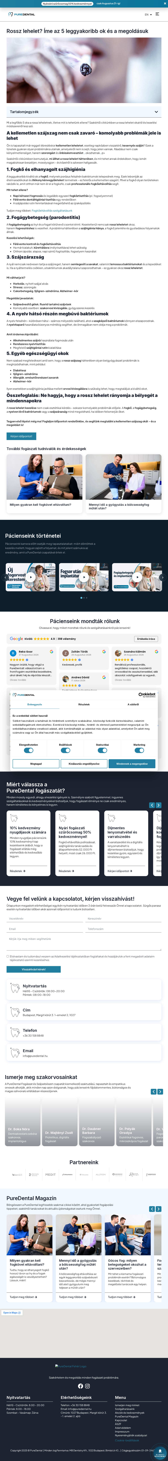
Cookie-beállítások (127, 1440)
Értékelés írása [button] (146, 639)
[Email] (15, 1052)
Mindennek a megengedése (132, 763)
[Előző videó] (5, 577)
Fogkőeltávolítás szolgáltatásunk (52, 210)
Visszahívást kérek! (34, 969)
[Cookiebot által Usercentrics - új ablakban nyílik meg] (141, 695)
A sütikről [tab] (133, 704)
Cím (27, 1010)
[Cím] (15, 1012)
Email (28, 1050)
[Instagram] (87, 1386)
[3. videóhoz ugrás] (86, 597)
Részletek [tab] (84, 704)
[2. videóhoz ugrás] (84, 597)
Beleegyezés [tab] (34, 704)
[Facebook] (80, 1386)
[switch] (65, 750)
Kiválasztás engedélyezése (84, 763)
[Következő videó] (163, 577)
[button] (156, 112)
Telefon (30, 1030)
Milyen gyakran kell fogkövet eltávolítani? (40, 504)
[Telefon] (15, 1032)
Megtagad (36, 763)
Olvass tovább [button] (18, 680)
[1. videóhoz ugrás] (81, 598)
